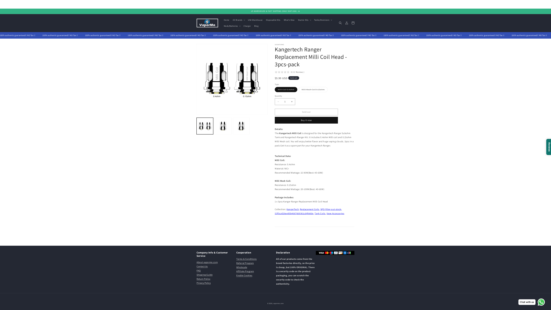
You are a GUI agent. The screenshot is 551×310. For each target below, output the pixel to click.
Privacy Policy (204, 282)
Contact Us (202, 266)
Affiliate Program (245, 271)
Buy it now (306, 120)
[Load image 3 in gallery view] (241, 126)
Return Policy (203, 278)
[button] (238, 20)
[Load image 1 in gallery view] (205, 126)
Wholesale (241, 267)
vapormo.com (278, 303)
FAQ (199, 270)
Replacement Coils (309, 209)
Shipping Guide (205, 274)
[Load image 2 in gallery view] (223, 126)
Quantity (278, 96)
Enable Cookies (244, 275)
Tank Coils (320, 213)
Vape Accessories (335, 213)
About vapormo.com (207, 262)
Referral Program (245, 263)
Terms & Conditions (246, 258)
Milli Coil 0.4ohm (287, 90)
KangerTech (293, 209)
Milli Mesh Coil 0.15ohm (315, 90)
